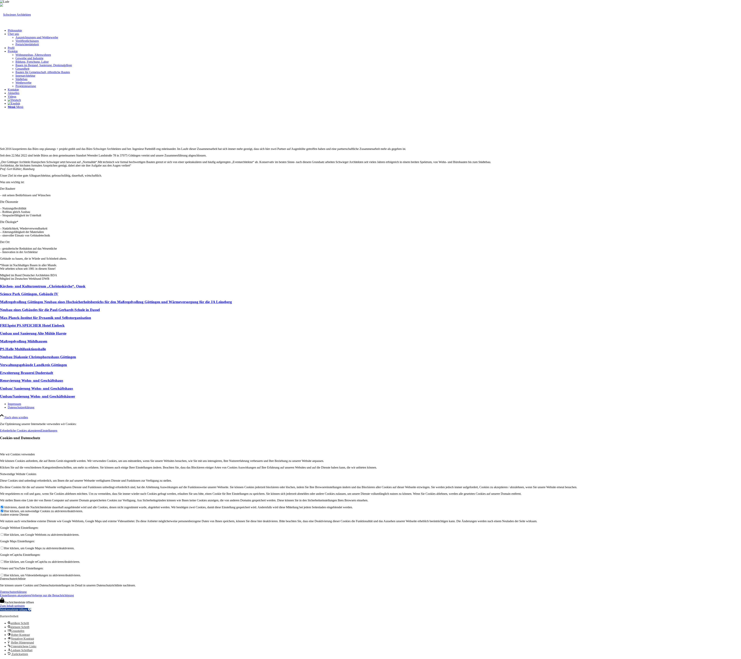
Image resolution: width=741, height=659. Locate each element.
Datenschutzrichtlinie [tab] (13, 578)
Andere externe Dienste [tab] (14, 514)
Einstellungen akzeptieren (15, 595)
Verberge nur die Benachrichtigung (52, 595)
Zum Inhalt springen (12, 605)
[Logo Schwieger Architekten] (15, 14)
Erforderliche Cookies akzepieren (20, 430)
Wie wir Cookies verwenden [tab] (17, 454)
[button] (15, 609)
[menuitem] (374, 30)
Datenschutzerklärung (13, 592)
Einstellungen (49, 430)
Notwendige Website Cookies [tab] (18, 474)
